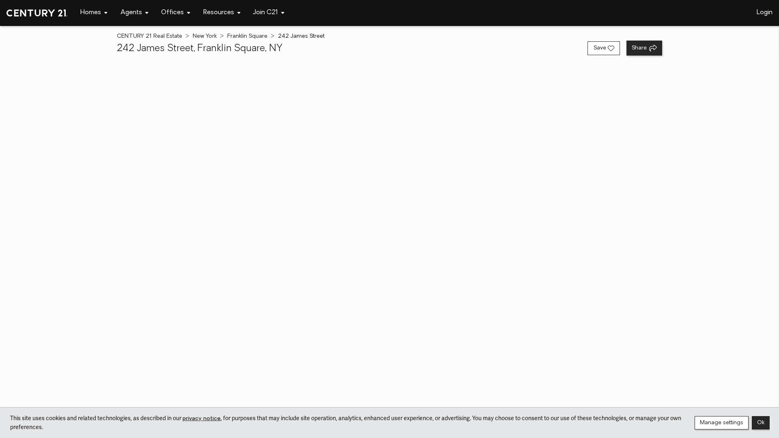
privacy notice (202, 419)
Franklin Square (247, 36)
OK (760, 423)
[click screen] (389, 232)
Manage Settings (721, 423)
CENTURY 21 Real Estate (149, 36)
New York (205, 36)
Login (765, 12)
